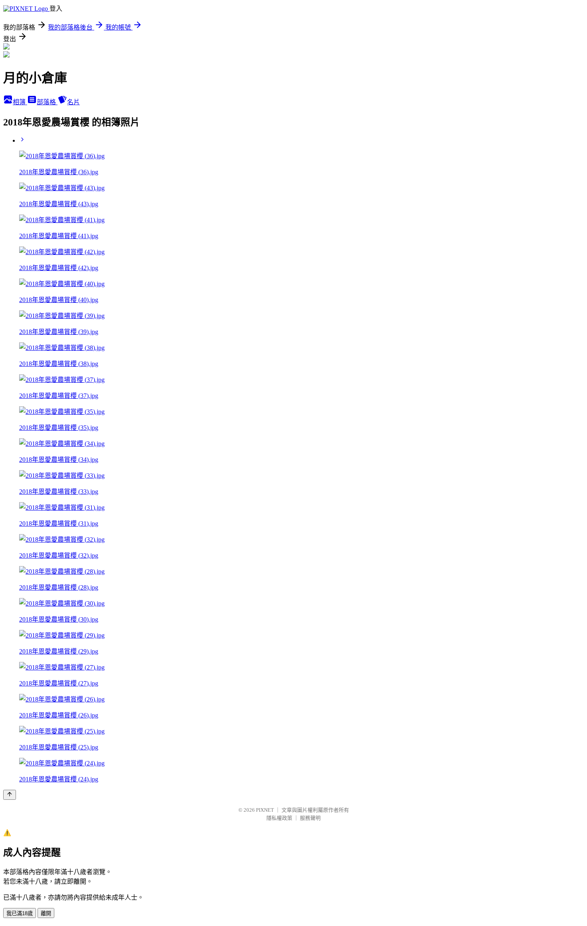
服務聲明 (310, 818)
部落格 (47, 102)
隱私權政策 (279, 818)
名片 (73, 102)
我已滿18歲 (19, 913)
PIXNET (265, 810)
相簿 (20, 102)
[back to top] (9, 795)
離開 (46, 913)
